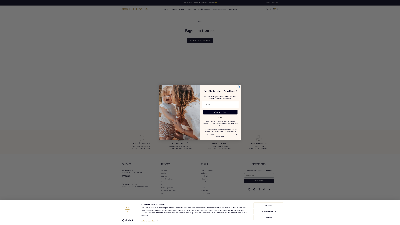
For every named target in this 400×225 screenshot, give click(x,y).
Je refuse (268, 217)
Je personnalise (267, 211)
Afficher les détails (148, 221)
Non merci (220, 117)
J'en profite (220, 112)
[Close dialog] (238, 87)
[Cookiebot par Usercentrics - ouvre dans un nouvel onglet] (128, 220)
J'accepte (268, 205)
